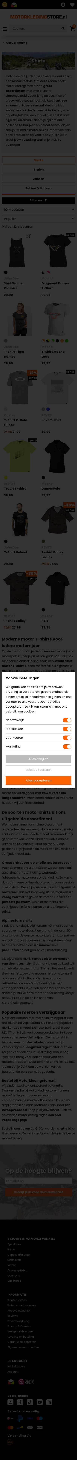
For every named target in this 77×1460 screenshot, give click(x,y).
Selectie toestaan (39, 770)
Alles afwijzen (38, 759)
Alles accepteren (38, 780)
